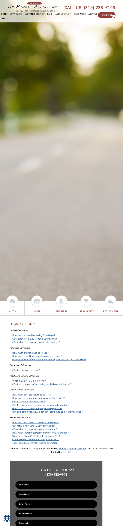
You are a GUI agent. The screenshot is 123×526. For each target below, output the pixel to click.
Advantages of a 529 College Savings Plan (34, 338)
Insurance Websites (20, 448)
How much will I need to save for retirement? (35, 422)
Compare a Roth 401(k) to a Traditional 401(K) (36, 436)
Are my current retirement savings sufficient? (35, 439)
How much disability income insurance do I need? (37, 356)
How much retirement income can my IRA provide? (38, 398)
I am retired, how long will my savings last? (34, 426)
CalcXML (67, 452)
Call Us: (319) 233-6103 (90, 7)
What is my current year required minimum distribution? (40, 405)
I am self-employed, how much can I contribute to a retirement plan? (47, 411)
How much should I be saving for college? (33, 335)
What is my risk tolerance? (26, 370)
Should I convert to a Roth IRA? (28, 401)
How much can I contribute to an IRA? (31, 394)
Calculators (92, 448)
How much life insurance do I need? (30, 353)
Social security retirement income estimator (34, 443)
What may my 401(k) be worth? (29, 380)
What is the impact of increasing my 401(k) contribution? (41, 384)
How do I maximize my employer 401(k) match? (37, 408)
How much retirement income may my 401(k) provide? (40, 432)
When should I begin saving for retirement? (34, 429)
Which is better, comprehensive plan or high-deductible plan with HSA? (49, 359)
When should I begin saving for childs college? (36, 342)
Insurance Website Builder (72, 448)
